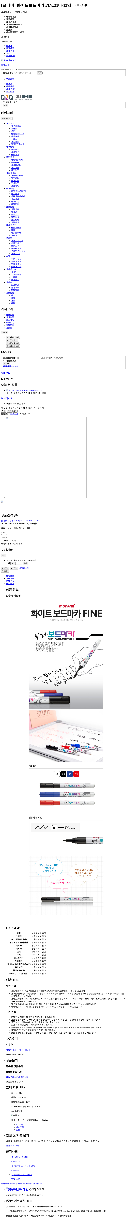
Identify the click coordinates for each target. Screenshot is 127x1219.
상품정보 (10, 576)
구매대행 (10, 79)
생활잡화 (15, 209)
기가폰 (14, 272)
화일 (13, 230)
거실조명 (15, 136)
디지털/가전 (11, 269)
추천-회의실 (16, 264)
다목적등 (15, 141)
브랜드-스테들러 (18, 251)
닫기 (3, 556)
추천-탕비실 (16, 261)
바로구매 (14, 568)
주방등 (14, 139)
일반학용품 (16, 165)
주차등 (14, 128)
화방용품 (15, 181)
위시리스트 (7, 398)
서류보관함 (16, 233)
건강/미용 (15, 217)
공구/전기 (15, 214)
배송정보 (10, 578)
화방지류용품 (17, 175)
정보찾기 (16, 366)
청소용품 (15, 220)
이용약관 (38, 1183)
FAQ (8, 53)
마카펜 (36, 521)
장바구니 (10, 51)
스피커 (14, 277)
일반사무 (15, 152)
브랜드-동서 (16, 246)
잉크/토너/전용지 (18, 191)
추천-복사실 (16, 267)
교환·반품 (10, 581)
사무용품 (10, 147)
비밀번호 (47, 358)
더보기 (27, 1050)
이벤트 (9, 282)
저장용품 (15, 201)
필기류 (4, 521)
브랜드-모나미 (17, 241)
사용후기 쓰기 (14, 1050)
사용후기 (10, 584)
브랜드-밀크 (16, 243)
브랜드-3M (15, 254)
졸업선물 (15, 285)
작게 (3, 411)
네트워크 (15, 199)
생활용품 (10, 207)
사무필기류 (12, 521)
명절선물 (15, 290)
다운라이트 (16, 126)
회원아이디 (10, 358)
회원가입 (10, 48)
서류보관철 (16, 227)
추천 (8, 256)
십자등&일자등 (17, 134)
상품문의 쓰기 (14, 1077)
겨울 (13, 303)
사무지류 (15, 149)
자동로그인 (11, 361)
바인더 (14, 235)
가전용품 (15, 204)
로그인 (6, 364)
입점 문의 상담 (12, 1145)
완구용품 (15, 170)
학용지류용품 (17, 160)
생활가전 (15, 222)
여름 (13, 298)
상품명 (8, 73)
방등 (13, 131)
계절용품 (10, 293)
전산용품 (10, 188)
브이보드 (15, 280)
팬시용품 (15, 162)
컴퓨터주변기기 (18, 196)
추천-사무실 (16, 259)
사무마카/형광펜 (25, 521)
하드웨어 (15, 194)
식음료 (14, 212)
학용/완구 (10, 157)
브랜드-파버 (16, 248)
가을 (13, 300)
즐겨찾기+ (10, 56)
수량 (8, 563)
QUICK (4, 332)
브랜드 (9, 238)
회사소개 (5, 1183)
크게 (15, 411)
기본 (9, 411)
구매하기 (5, 571)
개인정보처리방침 (26, 1183)
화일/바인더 (11, 225)
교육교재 (15, 168)
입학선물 (15, 287)
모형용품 (15, 186)
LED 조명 (10, 123)
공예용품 (15, 183)
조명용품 (10, 322)
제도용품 (15, 178)
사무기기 (15, 155)
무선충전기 (16, 274)
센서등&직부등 (17, 144)
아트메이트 (11, 173)
